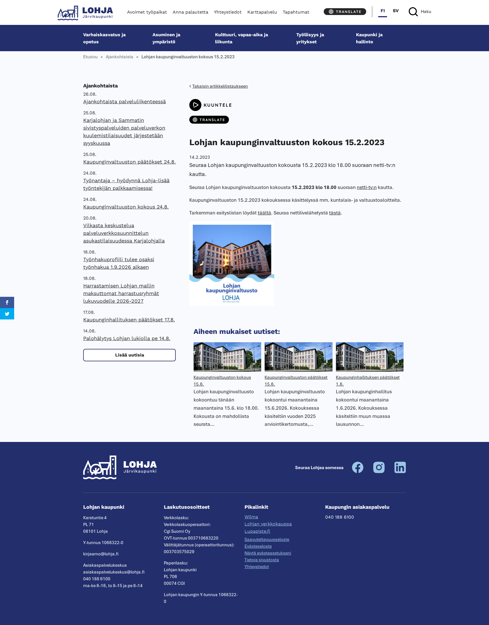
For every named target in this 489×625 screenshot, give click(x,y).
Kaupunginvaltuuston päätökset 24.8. (129, 162)
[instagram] (379, 471)
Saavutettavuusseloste (266, 539)
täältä (264, 213)
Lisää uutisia (129, 355)
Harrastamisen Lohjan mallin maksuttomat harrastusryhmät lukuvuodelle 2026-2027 (121, 293)
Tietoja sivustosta (261, 560)
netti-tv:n (367, 187)
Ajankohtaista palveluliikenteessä (124, 101)
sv (396, 10)
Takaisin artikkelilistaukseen (220, 86)
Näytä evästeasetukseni (267, 553)
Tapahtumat (296, 12)
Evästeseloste (258, 546)
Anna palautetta (190, 12)
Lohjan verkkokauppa (268, 524)
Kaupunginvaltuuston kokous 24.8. (126, 207)
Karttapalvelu (262, 12)
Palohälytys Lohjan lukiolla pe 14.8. (126, 338)
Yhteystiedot (228, 12)
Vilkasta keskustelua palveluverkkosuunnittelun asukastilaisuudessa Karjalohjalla (124, 233)
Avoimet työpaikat (147, 12)
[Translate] (345, 11)
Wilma (251, 516)
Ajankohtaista (119, 57)
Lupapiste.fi (257, 531)
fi (383, 10)
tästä (335, 213)
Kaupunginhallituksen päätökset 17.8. (129, 320)
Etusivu (90, 57)
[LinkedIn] (400, 471)
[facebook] (357, 471)
